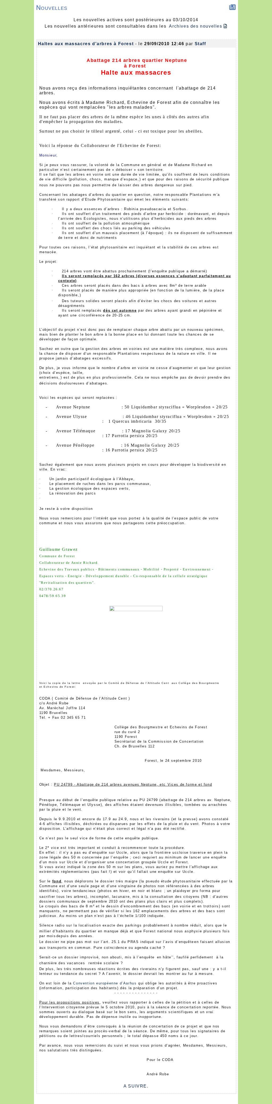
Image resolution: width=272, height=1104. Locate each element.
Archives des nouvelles (196, 26)
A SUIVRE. (136, 1086)
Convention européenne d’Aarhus (105, 983)
